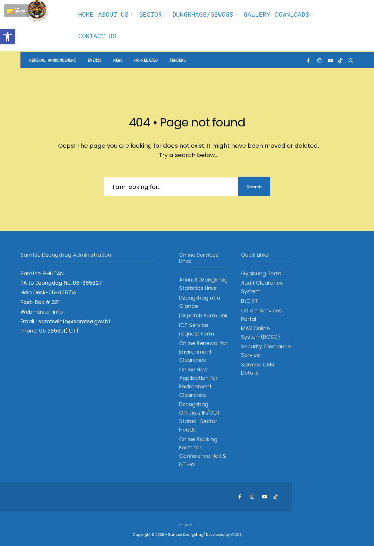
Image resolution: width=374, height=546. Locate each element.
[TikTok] (340, 60)
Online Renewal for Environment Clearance (203, 352)
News (118, 60)
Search (254, 187)
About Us (113, 14)
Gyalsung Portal (262, 273)
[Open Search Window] (351, 60)
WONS (236, 534)
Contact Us (97, 36)
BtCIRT (249, 301)
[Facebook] (309, 60)
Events (95, 60)
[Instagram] (319, 60)
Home (86, 14)
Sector (150, 14)
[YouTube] (330, 60)
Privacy (185, 525)
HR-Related (146, 60)
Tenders (177, 60)
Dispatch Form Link (203, 315)
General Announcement (52, 60)
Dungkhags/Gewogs (202, 14)
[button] (7, 36)
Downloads (292, 14)
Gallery (257, 14)
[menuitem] (116, 14)
